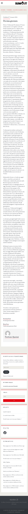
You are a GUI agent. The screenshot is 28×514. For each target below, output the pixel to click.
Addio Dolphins (6, 462)
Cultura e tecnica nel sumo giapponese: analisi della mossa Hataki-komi (13, 450)
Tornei (9, 10)
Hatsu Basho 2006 (20, 10)
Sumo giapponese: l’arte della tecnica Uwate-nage (13, 446)
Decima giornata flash (8, 320)
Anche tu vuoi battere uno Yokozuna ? (11, 471)
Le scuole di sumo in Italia (8, 415)
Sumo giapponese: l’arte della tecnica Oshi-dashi (13, 455)
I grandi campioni (7, 411)
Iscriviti (6, 372)
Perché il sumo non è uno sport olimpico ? (12, 419)
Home (3, 10)
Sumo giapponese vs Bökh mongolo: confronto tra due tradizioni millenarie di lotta (13, 486)
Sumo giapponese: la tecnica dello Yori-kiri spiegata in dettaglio (12, 466)
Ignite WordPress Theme (13, 510)
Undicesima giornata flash (10, 326)
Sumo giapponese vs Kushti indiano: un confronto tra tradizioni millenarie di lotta (12, 481)
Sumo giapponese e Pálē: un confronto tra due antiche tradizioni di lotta (13, 475)
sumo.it (14, 499)
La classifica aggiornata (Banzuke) (10, 386)
